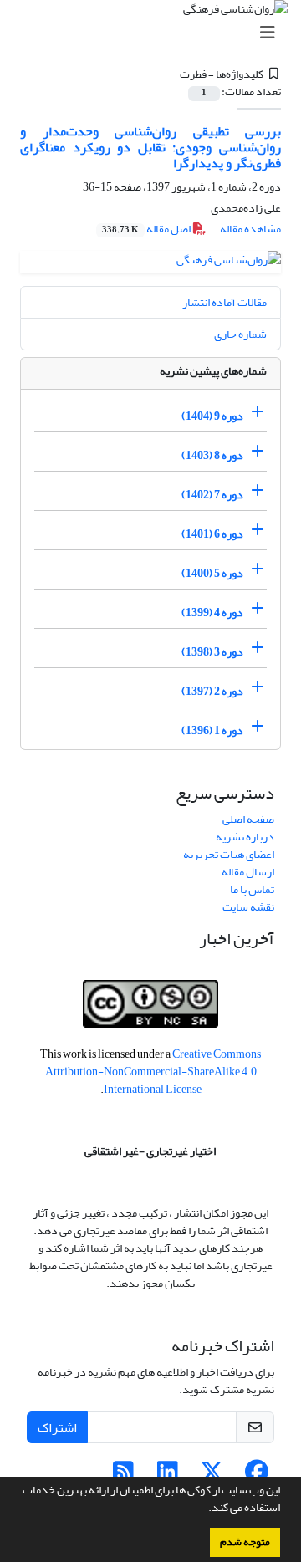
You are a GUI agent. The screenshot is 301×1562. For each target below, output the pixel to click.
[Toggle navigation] (155, 33)
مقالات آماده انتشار (224, 302)
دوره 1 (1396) (212, 730)
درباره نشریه (245, 836)
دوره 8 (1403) (212, 455)
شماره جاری (240, 334)
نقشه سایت (248, 907)
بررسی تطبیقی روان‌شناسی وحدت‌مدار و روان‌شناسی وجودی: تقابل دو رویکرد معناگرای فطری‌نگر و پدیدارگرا (150, 147)
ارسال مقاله (248, 871)
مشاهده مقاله (250, 228)
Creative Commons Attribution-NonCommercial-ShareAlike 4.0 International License (153, 1071)
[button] (204, 1509)
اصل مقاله (147, 228)
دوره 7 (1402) (212, 494)
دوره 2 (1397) (212, 691)
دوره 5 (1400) (212, 573)
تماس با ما (252, 889)
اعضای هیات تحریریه (228, 854)
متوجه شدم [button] (245, 1542)
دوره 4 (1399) (212, 612)
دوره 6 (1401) (212, 534)
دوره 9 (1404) (212, 416)
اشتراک (57, 1427)
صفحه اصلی (248, 819)
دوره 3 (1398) (212, 652)
